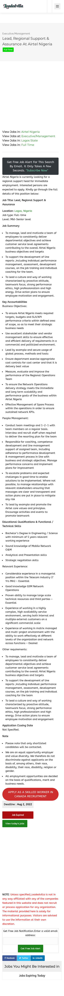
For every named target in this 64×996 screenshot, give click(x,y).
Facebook (11, 958)
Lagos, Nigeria (23, 210)
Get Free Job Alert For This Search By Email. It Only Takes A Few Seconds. (30, 166)
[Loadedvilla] (13, 4)
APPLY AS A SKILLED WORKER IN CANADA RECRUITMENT (30, 794)
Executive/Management (16, 33)
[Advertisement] (32, 93)
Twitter (25, 958)
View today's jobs (14, 823)
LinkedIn (39, 958)
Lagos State (29, 140)
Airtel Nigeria (30, 132)
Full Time (27, 145)
